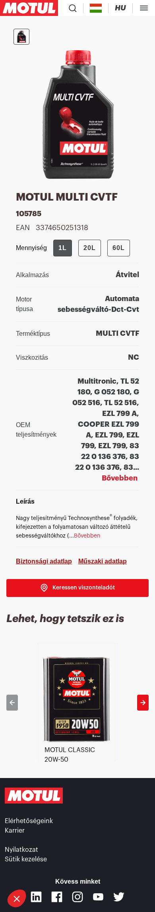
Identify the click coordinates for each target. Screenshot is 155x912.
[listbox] (77, 702)
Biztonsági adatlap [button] (44, 561)
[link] (77, 588)
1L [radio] (62, 247)
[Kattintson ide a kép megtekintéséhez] (21, 37)
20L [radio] (89, 247)
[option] (77, 702)
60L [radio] (118, 247)
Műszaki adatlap (102, 561)
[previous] (12, 703)
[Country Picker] (95, 8)
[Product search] (72, 8)
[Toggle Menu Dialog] (144, 8)
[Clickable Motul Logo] (29, 8)
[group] (91, 248)
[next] (143, 703)
